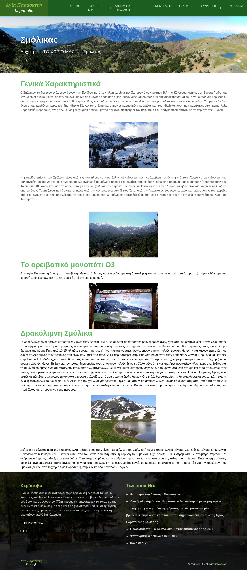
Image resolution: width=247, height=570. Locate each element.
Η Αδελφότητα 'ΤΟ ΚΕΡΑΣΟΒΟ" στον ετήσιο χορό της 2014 (171, 528)
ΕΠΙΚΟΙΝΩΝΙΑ (234, 5)
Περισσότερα (33, 523)
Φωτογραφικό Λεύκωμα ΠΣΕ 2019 (153, 535)
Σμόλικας (92, 51)
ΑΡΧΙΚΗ (75, 5)
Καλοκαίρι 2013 (140, 543)
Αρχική (27, 51)
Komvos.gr (220, 564)
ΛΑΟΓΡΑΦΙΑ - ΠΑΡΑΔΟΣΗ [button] (123, 8)
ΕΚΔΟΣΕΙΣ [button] (186, 5)
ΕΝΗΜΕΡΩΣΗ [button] (162, 5)
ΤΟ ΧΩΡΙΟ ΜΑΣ (58, 51)
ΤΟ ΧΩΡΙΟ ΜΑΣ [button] (95, 8)
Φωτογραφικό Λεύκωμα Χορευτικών (155, 494)
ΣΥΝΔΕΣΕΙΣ (209, 5)
